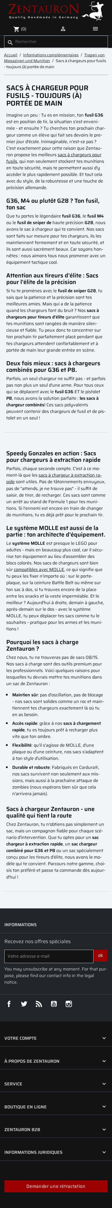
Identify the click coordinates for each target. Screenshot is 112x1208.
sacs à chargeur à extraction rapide (54, 478)
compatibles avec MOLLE (39, 569)
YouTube (53, 1004)
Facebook (9, 1004)
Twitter (24, 1004)
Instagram (68, 1004)
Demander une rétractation (55, 1186)
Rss (39, 1004)
